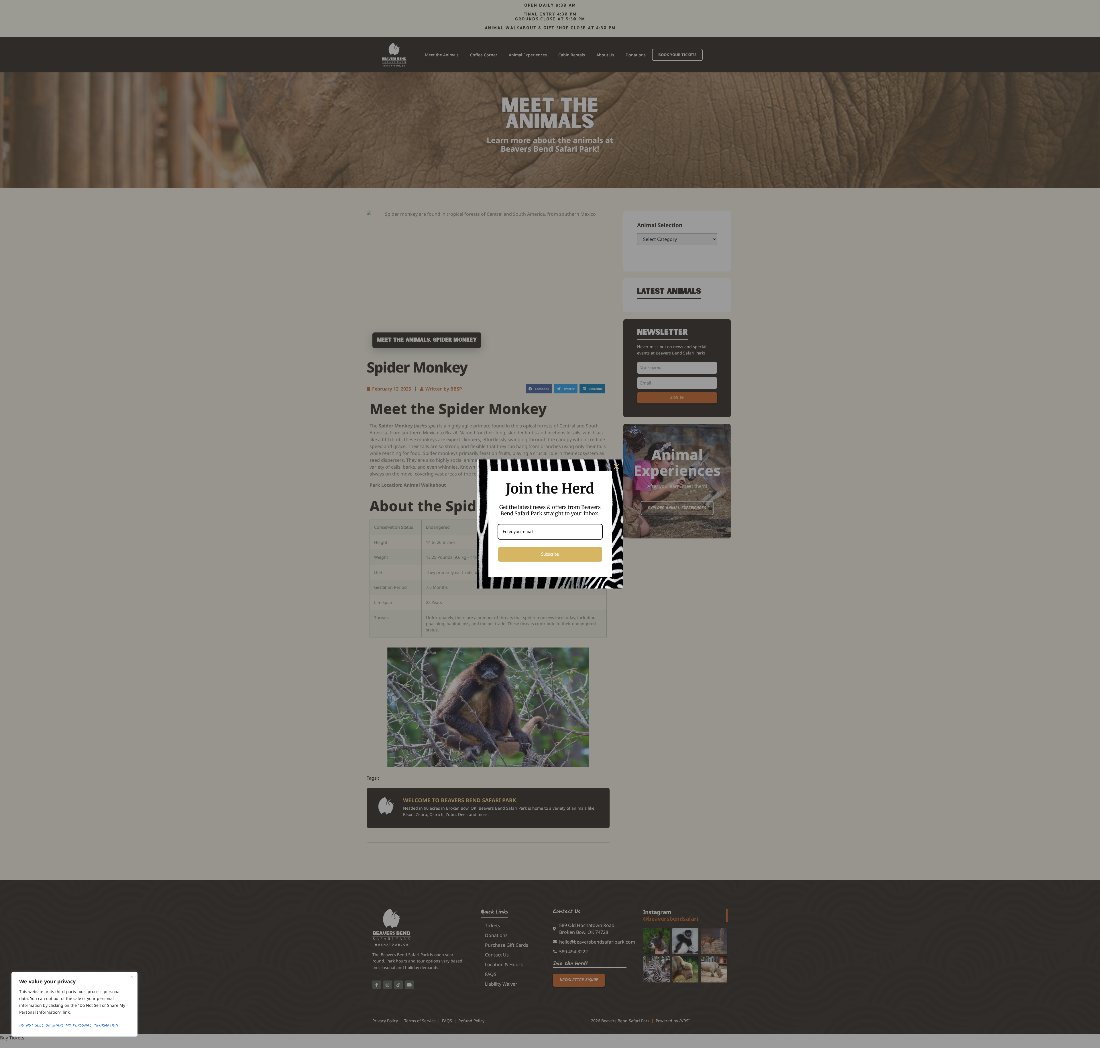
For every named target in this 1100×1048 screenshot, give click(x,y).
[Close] (131, 976)
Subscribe (550, 554)
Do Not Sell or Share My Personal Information (68, 1025)
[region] (74, 1004)
